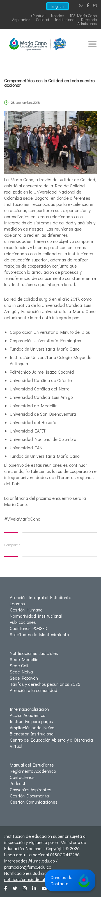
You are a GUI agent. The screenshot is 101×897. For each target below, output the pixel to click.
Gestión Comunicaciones (34, 802)
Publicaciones (23, 622)
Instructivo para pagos (31, 721)
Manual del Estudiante (32, 765)
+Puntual (38, 15)
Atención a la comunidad (33, 690)
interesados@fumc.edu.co (29, 861)
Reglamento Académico (33, 771)
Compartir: (12, 544)
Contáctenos (22, 777)
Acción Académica (27, 715)
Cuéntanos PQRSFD (28, 628)
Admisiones (87, 23)
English (57, 6)
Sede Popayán (24, 678)
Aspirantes (21, 19)
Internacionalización (29, 709)
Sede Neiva (21, 672)
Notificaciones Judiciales (34, 653)
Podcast (18, 783)
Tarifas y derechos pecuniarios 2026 (45, 684)
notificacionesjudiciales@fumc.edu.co (40, 879)
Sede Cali (19, 665)
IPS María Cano (83, 15)
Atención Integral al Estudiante (40, 597)
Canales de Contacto (61, 880)
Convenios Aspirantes (30, 789)
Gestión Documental (30, 796)
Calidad (42, 19)
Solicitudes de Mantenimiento (39, 634)
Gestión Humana (26, 610)
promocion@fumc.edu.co (27, 867)
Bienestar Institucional (32, 734)
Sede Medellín (24, 659)
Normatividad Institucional (36, 616)
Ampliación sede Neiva (32, 727)
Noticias (57, 15)
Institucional (65, 19)
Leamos (17, 603)
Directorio (89, 19)
